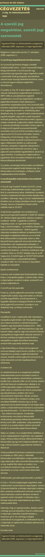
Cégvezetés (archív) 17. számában (25, 52)
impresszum (40, 554)
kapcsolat (40, 9)
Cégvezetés (15, 9)
